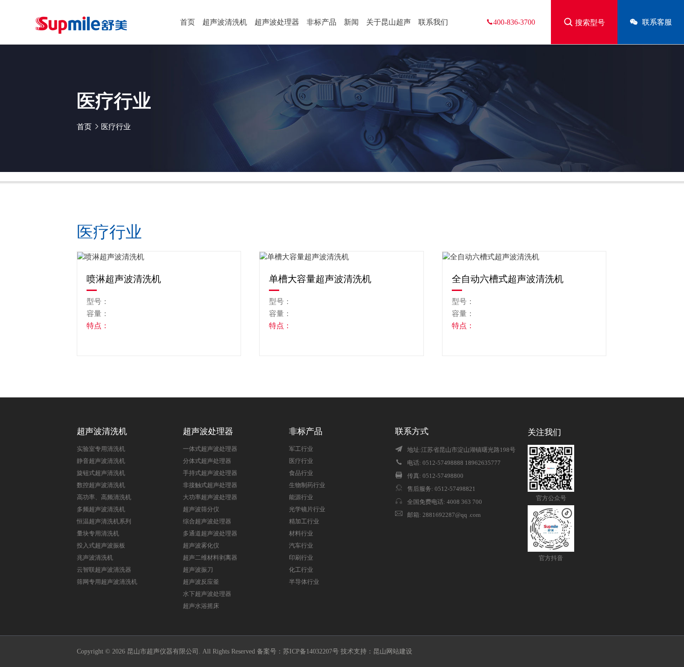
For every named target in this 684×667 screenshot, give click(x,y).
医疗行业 (116, 127)
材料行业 (301, 533)
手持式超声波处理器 (210, 473)
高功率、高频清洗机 (104, 497)
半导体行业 (304, 582)
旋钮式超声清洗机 (101, 473)
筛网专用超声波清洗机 (107, 582)
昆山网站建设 (392, 651)
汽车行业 (301, 545)
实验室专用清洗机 (101, 449)
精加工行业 (304, 521)
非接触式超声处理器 (210, 485)
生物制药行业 (307, 485)
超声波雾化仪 (201, 545)
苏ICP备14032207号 (311, 651)
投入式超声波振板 (101, 545)
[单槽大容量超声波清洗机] (341, 257)
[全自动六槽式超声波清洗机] (524, 257)
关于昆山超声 (388, 22)
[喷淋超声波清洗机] (159, 257)
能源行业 (301, 497)
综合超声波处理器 (207, 521)
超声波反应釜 (201, 582)
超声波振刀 (198, 570)
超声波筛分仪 (201, 509)
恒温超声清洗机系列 (104, 521)
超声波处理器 (277, 22)
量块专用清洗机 (98, 533)
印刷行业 (301, 558)
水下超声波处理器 (207, 594)
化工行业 (301, 570)
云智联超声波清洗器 (104, 570)
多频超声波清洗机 (101, 509)
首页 (187, 22)
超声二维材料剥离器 (210, 558)
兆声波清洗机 (95, 558)
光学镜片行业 (307, 509)
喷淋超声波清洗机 (124, 279)
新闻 (351, 22)
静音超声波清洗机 (101, 461)
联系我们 (433, 22)
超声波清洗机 (224, 22)
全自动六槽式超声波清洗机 (507, 279)
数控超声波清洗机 (101, 485)
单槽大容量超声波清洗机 (320, 279)
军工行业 (301, 449)
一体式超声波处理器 (210, 449)
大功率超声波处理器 (210, 497)
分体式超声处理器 (207, 461)
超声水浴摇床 (201, 606)
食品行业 (301, 473)
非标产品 (321, 22)
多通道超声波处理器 (210, 533)
